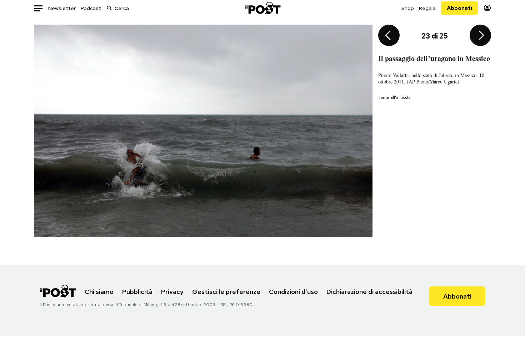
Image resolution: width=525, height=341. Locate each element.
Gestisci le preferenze (226, 291)
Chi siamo (99, 291)
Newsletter (62, 8)
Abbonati (459, 8)
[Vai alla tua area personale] (487, 8)
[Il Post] (262, 8)
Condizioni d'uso (293, 291)
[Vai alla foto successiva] (480, 36)
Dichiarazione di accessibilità (369, 291)
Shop (407, 8)
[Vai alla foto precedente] (389, 36)
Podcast (91, 8)
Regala (427, 8)
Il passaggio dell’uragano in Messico (434, 58)
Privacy (172, 291)
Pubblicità (137, 291)
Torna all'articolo (394, 97)
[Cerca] (109, 8)
